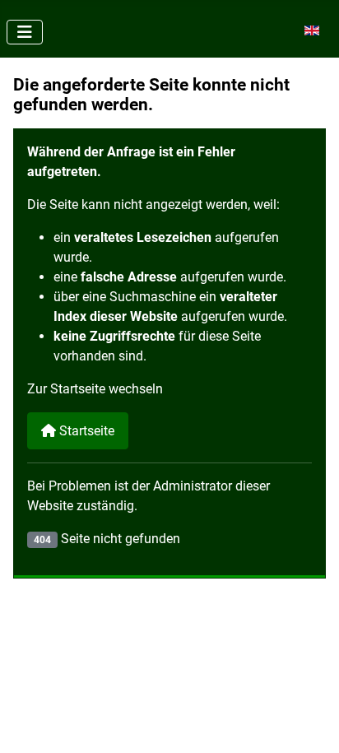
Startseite (85, 431)
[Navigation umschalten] (25, 32)
